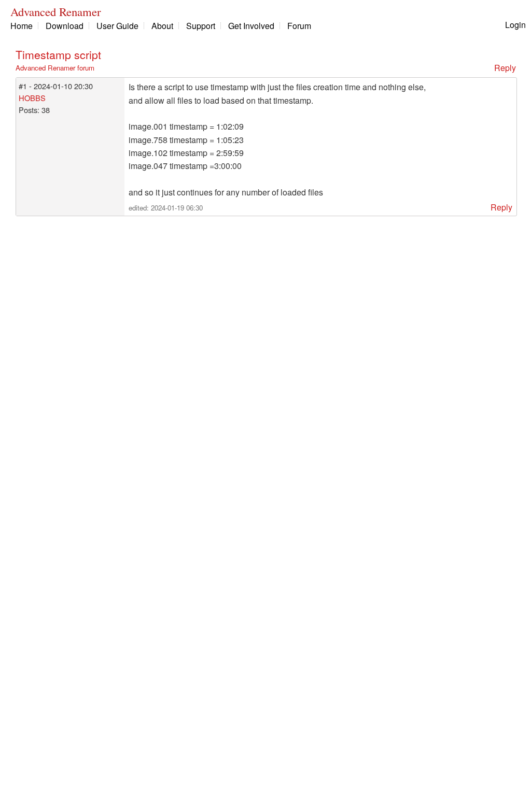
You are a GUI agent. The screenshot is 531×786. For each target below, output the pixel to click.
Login (515, 25)
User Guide (117, 26)
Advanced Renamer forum (55, 68)
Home (21, 26)
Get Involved (251, 26)
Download (64, 26)
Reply (505, 68)
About (162, 26)
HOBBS (32, 97)
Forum (299, 26)
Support (200, 26)
